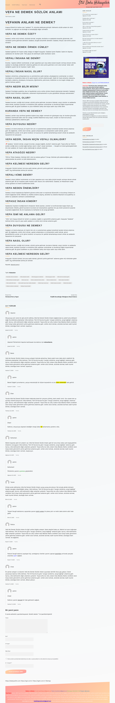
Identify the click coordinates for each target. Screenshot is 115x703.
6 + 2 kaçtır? (8, 663)
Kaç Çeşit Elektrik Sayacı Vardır (90, 149)
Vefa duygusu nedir (50, 276)
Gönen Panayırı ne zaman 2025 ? (90, 34)
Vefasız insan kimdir (25, 286)
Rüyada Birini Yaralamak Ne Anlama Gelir (92, 144)
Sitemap (48, 681)
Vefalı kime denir (67, 283)
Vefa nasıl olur (25, 280)
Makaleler (12, 272)
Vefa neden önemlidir (64, 280)
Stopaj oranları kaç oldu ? (88, 30)
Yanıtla (16, 330)
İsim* (6, 636)
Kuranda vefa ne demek (12, 276)
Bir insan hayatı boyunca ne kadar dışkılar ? (93, 38)
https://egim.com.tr (39, 681)
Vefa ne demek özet (51, 280)
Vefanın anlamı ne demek (12, 286)
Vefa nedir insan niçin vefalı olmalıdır (27, 283)
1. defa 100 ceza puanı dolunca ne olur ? (92, 42)
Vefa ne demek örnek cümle (37, 280)
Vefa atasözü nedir (24, 276)
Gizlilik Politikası (16, 4)
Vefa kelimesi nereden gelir (12, 280)
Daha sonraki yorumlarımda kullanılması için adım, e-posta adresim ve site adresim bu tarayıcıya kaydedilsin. (32, 659)
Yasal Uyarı (24, 4)
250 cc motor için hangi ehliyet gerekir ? (92, 26)
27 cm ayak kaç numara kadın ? (90, 14)
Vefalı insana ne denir (56, 283)
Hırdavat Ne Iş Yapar (12, 297)
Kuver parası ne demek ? (88, 22)
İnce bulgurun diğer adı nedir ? (90, 50)
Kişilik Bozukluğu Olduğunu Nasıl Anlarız (63, 297)
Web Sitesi (7, 651)
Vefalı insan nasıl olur (43, 283)
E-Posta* (7, 643)
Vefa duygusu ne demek (37, 276)
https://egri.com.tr (26, 681)
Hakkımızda (32, 4)
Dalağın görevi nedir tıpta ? (89, 18)
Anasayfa (7, 4)
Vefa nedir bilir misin (11, 283)
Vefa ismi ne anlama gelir (63, 276)
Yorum (6, 617)
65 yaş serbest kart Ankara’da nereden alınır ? (93, 46)
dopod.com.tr (15, 264)
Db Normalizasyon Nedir (88, 139)
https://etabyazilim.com (12, 681)
